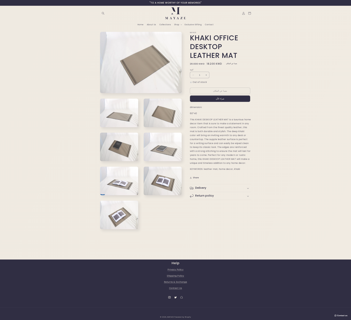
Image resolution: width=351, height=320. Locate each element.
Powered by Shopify (182, 317)
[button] (103, 13)
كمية (191, 69)
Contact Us (175, 288)
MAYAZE (170, 317)
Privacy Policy (175, 269)
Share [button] (196, 177)
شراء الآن (220, 98)
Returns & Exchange (175, 282)
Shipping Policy (175, 275)
